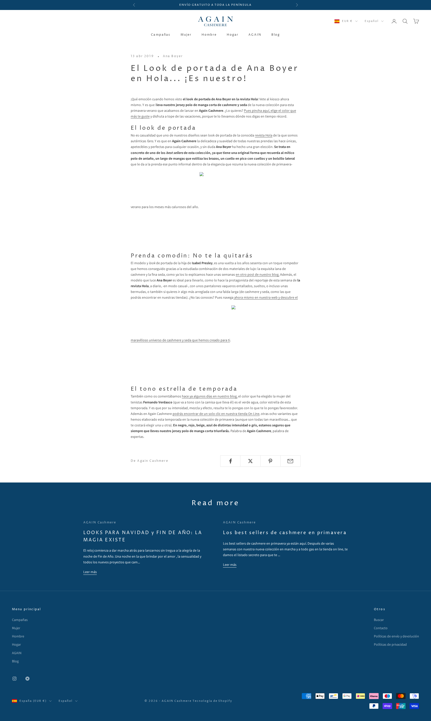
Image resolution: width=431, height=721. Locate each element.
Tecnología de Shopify (212, 701)
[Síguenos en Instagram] (14, 678)
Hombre (209, 35)
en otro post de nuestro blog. (257, 274)
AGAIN (254, 35)
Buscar (379, 619)
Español (372, 21)
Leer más (90, 572)
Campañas (160, 35)
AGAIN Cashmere (99, 522)
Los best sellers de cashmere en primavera (285, 533)
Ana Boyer (173, 56)
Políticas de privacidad (390, 644)
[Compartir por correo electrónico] (290, 461)
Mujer (186, 35)
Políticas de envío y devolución (396, 636)
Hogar (232, 35)
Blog (275, 35)
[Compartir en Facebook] (230, 461)
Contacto (381, 628)
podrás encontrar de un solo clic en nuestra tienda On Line (216, 413)
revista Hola (263, 135)
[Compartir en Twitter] (250, 461)
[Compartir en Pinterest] (270, 461)
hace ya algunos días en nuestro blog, (209, 396)
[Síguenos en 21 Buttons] (27, 678)
